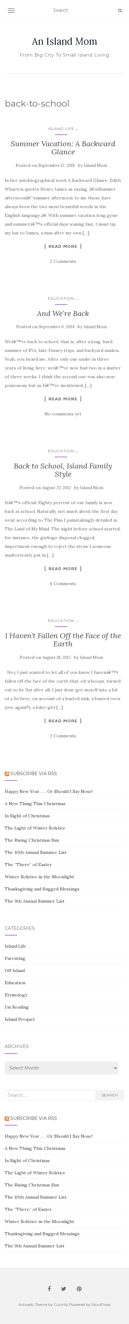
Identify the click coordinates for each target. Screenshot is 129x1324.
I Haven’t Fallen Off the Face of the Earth (63, 640)
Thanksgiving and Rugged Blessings (42, 889)
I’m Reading (17, 1007)
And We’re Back (63, 313)
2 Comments (63, 261)
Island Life (61, 128)
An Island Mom (64, 41)
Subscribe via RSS (33, 773)
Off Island (15, 970)
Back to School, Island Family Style (63, 470)
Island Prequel (19, 1019)
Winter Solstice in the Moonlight (39, 877)
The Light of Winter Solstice (35, 828)
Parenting (15, 958)
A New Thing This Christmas (35, 803)
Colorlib (61, 1304)
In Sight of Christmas (27, 816)
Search (110, 1095)
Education (61, 298)
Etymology (16, 995)
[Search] (120, 10)
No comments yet (62, 414)
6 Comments (63, 583)
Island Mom (95, 165)
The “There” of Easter (28, 864)
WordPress (101, 1304)
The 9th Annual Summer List (34, 901)
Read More (63, 246)
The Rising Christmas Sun (32, 840)
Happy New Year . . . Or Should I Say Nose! (49, 791)
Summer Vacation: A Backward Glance (63, 148)
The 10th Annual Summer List (36, 852)
